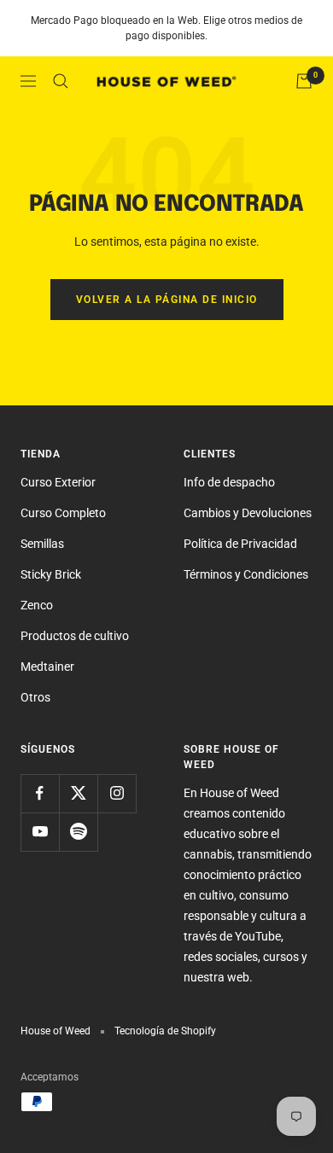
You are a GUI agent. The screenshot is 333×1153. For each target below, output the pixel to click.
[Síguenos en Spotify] (78, 831)
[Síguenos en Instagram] (116, 793)
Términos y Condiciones (246, 574)
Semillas (42, 543)
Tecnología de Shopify (165, 1031)
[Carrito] (304, 81)
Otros (35, 697)
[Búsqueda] (60, 81)
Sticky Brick (50, 574)
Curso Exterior (58, 482)
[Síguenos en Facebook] (39, 793)
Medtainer (47, 666)
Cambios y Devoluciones (248, 513)
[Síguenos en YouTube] (39, 831)
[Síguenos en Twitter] (78, 793)
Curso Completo (63, 513)
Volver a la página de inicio (167, 300)
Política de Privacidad (240, 543)
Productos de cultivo (74, 636)
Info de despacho (229, 482)
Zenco (36, 605)
